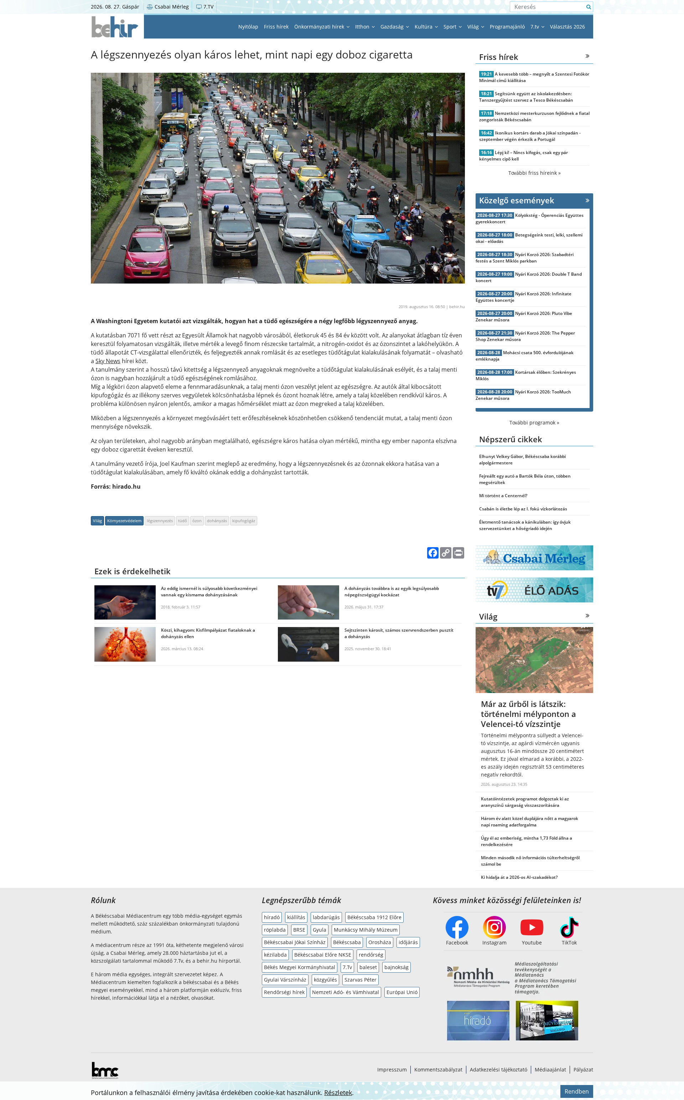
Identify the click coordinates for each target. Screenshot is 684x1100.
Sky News (107, 361)
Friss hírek (276, 26)
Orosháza (379, 942)
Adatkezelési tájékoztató (498, 1069)
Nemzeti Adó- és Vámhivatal (345, 992)
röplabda (275, 929)
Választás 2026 (567, 26)
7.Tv (347, 967)
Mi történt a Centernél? (503, 496)
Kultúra (424, 26)
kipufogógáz (243, 520)
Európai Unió (402, 992)
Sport (451, 26)
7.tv (535, 26)
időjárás (408, 942)
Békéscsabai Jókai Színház (295, 942)
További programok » (534, 422)
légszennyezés (160, 520)
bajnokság (396, 967)
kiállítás (296, 917)
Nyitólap (248, 26)
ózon (197, 520)
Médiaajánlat (550, 1069)
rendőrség (371, 954)
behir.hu (457, 306)
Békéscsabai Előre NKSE (322, 954)
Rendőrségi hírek (284, 992)
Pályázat (583, 1069)
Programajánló (507, 26)
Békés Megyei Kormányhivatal (299, 967)
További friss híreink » (534, 172)
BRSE (299, 929)
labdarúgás (326, 917)
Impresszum (392, 1069)
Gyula (319, 929)
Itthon (363, 26)
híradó (272, 917)
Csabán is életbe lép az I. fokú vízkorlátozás (523, 509)
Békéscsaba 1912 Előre (374, 917)
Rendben (577, 1091)
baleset (368, 967)
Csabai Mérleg (171, 6)
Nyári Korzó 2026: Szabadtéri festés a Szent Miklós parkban (525, 257)
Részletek (338, 1092)
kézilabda (275, 954)
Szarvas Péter (360, 979)
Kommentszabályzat (438, 1069)
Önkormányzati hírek (320, 26)
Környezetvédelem (124, 520)
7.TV (207, 6)
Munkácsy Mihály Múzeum (366, 929)
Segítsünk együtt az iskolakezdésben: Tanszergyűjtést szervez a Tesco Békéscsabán (526, 97)
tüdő (182, 520)
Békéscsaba (347, 942)
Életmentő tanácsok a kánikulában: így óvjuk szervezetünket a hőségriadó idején (525, 525)
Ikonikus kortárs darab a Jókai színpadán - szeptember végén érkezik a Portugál (530, 136)
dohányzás (217, 520)
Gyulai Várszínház (285, 979)
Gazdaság (392, 26)
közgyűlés (325, 979)
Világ (473, 26)
